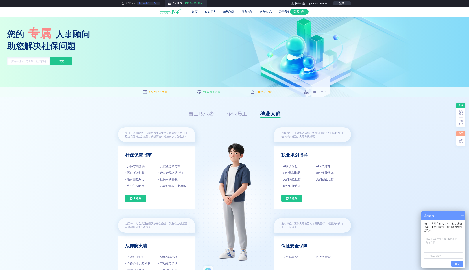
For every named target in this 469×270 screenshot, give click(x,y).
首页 (195, 12)
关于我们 (284, 12)
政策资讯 (266, 12)
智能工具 (210, 12)
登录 (342, 3)
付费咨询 (247, 12)
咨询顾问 (135, 198)
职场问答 (229, 12)
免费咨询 (299, 11)
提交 (61, 61)
